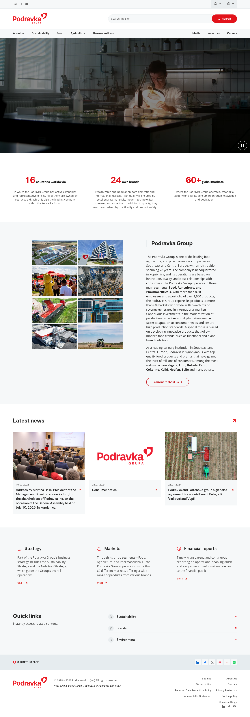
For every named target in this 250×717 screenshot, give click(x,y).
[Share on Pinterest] (220, 662)
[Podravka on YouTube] (26, 4)
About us (19, 33)
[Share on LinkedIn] (198, 662)
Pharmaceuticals (103, 33)
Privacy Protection (226, 690)
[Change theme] (217, 4)
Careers (232, 33)
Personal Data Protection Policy (193, 690)
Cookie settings (228, 702)
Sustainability (40, 33)
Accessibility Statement (197, 696)
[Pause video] (242, 145)
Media (196, 33)
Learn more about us (165, 382)
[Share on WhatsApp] (234, 662)
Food (60, 33)
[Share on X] (212, 662)
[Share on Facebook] (205, 662)
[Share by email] (227, 662)
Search (226, 18)
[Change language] (230, 4)
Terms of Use (203, 684)
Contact (232, 684)
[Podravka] (30, 22)
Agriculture (78, 33)
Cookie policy (229, 696)
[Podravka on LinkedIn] (15, 4)
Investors (214, 33)
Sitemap (206, 678)
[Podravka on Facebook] (21, 4)
